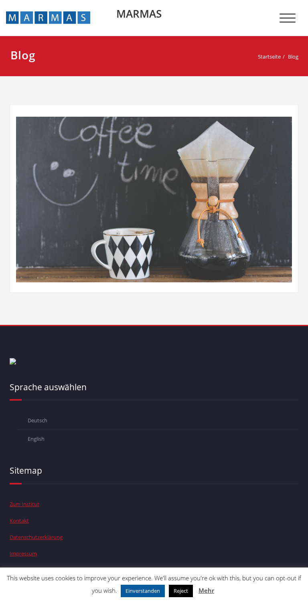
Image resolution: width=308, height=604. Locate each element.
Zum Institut (24, 504)
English (36, 438)
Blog (293, 56)
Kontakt (19, 520)
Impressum (23, 553)
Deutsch (37, 420)
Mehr (206, 590)
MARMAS (139, 13)
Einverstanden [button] (143, 590)
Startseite (269, 56)
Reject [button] (181, 590)
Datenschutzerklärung (36, 537)
